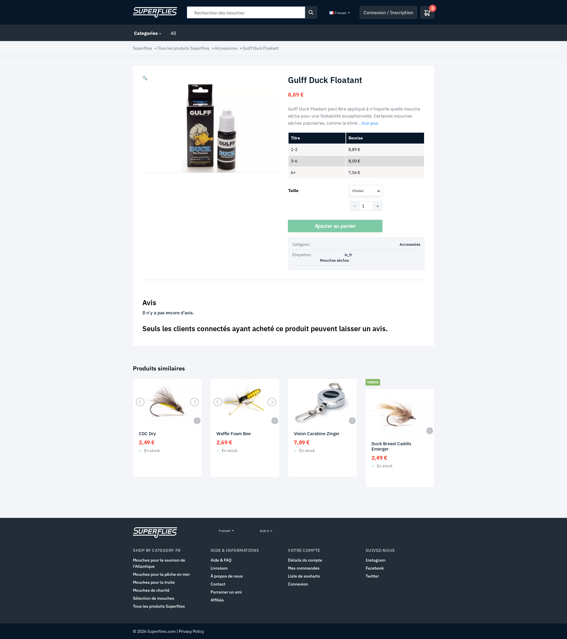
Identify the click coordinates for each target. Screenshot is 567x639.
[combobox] (366, 190)
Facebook (375, 568)
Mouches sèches (334, 260)
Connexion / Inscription (388, 12)
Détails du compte (305, 560)
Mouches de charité (151, 590)
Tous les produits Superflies (183, 48)
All (173, 33)
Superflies (142, 48)
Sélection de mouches (153, 598)
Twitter (372, 576)
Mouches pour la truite (154, 582)
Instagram (375, 560)
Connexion (298, 584)
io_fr (348, 254)
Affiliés (217, 600)
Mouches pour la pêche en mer (161, 574)
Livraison (219, 568)
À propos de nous (227, 576)
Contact (218, 584)
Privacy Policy (191, 631)
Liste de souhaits (304, 576)
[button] (144, 78)
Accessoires (226, 48)
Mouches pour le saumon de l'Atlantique (159, 563)
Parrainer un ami (226, 592)
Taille (293, 190)
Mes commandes (304, 568)
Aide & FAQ (221, 560)
